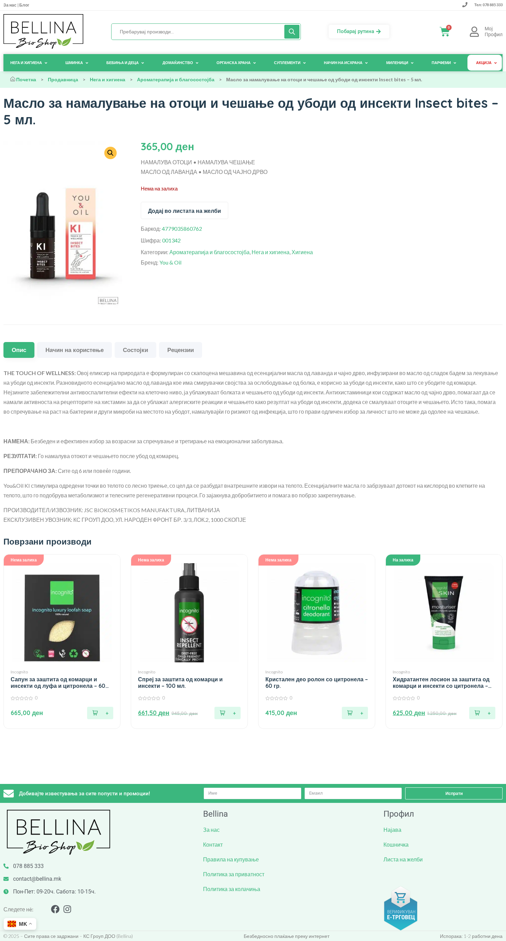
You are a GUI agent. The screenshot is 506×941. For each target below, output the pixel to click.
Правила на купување (231, 859)
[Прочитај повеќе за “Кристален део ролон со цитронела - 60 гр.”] (355, 713)
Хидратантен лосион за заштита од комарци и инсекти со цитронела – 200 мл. (441, 682)
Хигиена (302, 252)
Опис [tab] (19, 349)
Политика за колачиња (231, 889)
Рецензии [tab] (180, 349)
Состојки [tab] (135, 349)
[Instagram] (67, 909)
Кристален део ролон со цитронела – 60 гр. (316, 682)
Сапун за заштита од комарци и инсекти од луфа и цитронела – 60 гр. (58, 682)
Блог (24, 5)
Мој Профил (494, 31)
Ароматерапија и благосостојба (175, 79)
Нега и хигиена (107, 79)
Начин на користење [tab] (74, 349)
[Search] (291, 32)
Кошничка (396, 844)
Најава (392, 829)
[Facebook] (55, 909)
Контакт (213, 844)
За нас (10, 5)
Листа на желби (403, 859)
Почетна (26, 79)
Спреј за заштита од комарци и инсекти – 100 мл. (180, 682)
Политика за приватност (233, 874)
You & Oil (170, 262)
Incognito (19, 671)
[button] (482, 713)
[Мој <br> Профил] (474, 32)
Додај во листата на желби (184, 210)
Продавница (63, 79)
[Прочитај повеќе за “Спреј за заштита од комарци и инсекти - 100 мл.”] (227, 713)
